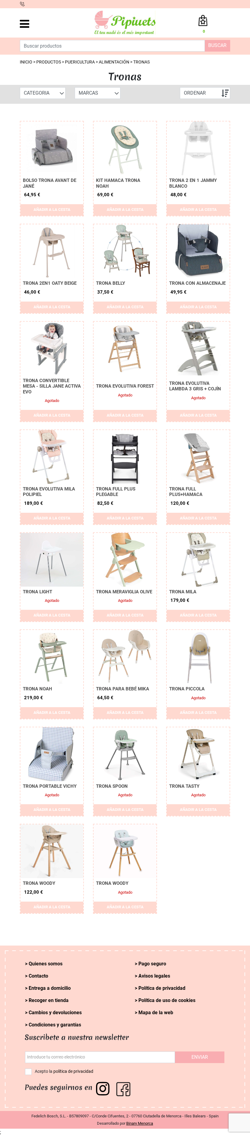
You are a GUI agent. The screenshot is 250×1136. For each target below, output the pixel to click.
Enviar (199, 1057)
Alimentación (114, 62)
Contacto (38, 976)
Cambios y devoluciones (55, 1012)
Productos (48, 62)
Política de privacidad (161, 988)
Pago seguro (152, 964)
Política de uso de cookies (166, 1000)
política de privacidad (73, 1071)
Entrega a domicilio (50, 988)
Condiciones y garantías (55, 1025)
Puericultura (80, 62)
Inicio (26, 62)
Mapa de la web (155, 1012)
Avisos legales (154, 976)
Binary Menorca (139, 1123)
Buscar (217, 45)
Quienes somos (45, 964)
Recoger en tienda (49, 1000)
